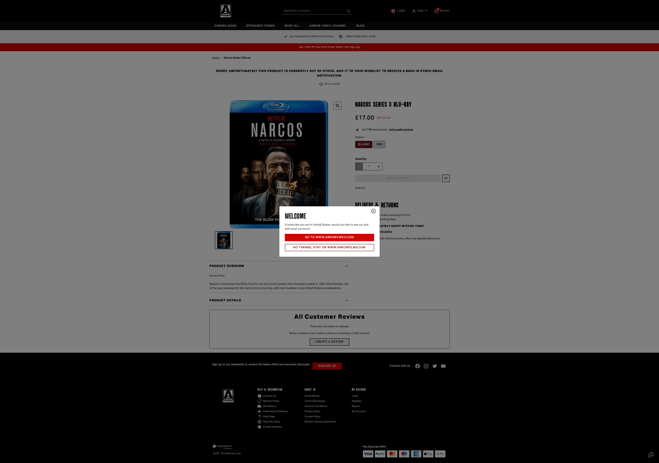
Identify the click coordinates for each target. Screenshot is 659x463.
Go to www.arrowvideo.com (329, 237)
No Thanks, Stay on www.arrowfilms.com (329, 247)
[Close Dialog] (373, 211)
